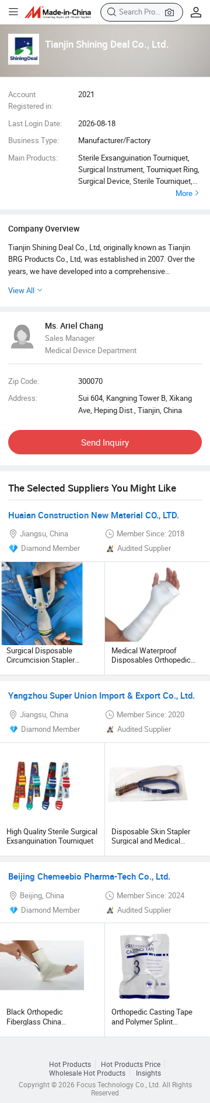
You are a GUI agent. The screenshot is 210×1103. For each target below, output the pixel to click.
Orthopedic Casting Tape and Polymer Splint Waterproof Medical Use (151, 1021)
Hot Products (70, 1064)
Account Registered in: (30, 100)
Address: (22, 398)
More (184, 193)
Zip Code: (23, 381)
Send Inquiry (105, 442)
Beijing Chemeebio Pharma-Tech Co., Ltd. (89, 876)
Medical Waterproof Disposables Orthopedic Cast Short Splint (151, 660)
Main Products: (33, 157)
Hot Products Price (130, 1064)
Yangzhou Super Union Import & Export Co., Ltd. (101, 695)
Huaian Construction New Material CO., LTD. (93, 515)
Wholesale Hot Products (87, 1073)
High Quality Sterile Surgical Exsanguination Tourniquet (51, 836)
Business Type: (33, 140)
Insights (148, 1073)
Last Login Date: (35, 123)
